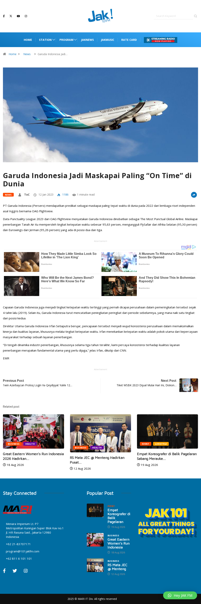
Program (66, 40)
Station (45, 40)
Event (145, 443)
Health (30, 443)
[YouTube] (18, 16)
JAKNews (87, 40)
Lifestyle (161, 443)
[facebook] (4, 16)
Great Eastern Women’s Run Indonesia (119, 543)
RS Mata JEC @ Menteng (117, 567)
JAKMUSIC (107, 40)
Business (14, 443)
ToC (27, 194)
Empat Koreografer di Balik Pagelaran (119, 516)
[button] (180, 595)
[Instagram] (26, 16)
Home (28, 40)
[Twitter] (10, 16)
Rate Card (129, 40)
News (27, 54)
